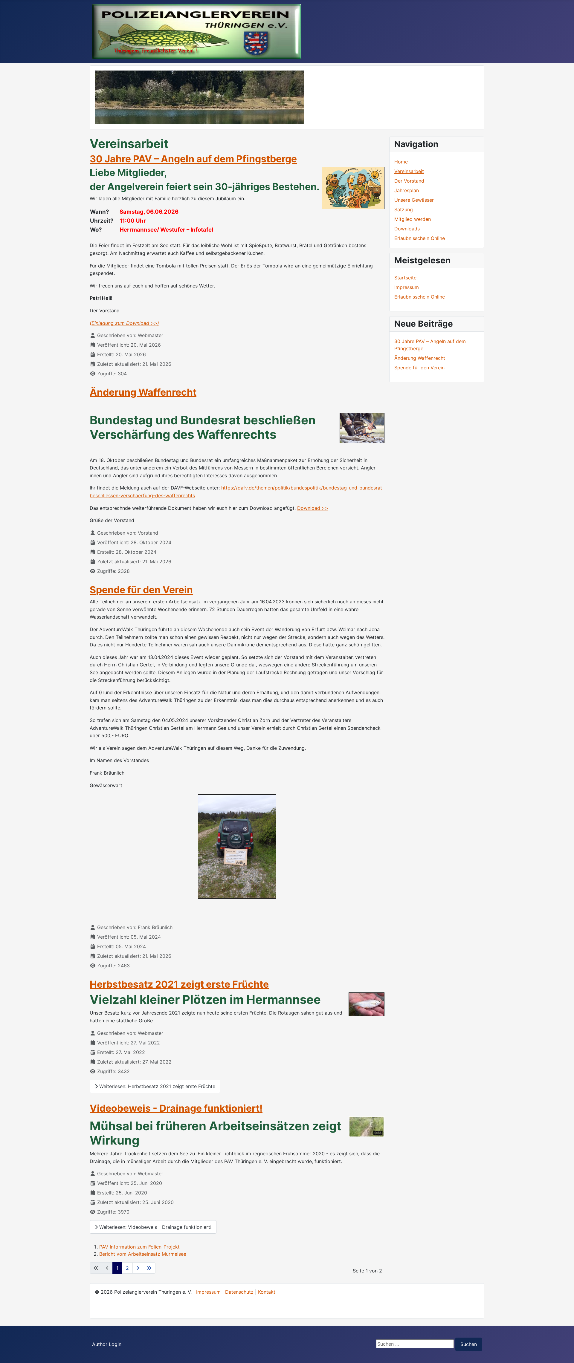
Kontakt (266, 1292)
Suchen (468, 1344)
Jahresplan (406, 190)
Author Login (106, 1344)
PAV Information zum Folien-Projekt (139, 1247)
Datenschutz (239, 1292)
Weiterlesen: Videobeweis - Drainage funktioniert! (154, 1227)
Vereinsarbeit (409, 171)
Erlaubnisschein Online (419, 238)
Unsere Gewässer (414, 200)
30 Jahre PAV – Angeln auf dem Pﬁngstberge (193, 159)
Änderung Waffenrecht (143, 392)
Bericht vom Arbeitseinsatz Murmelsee (142, 1254)
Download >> (312, 508)
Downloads (407, 229)
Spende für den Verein (141, 590)
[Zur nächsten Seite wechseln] (137, 1268)
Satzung (403, 209)
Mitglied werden (412, 219)
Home (401, 162)
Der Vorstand (409, 181)
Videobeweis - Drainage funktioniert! (176, 1108)
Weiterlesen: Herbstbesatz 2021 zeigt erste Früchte (156, 1086)
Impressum (208, 1292)
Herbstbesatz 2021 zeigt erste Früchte (179, 984)
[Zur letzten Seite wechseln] (149, 1268)
